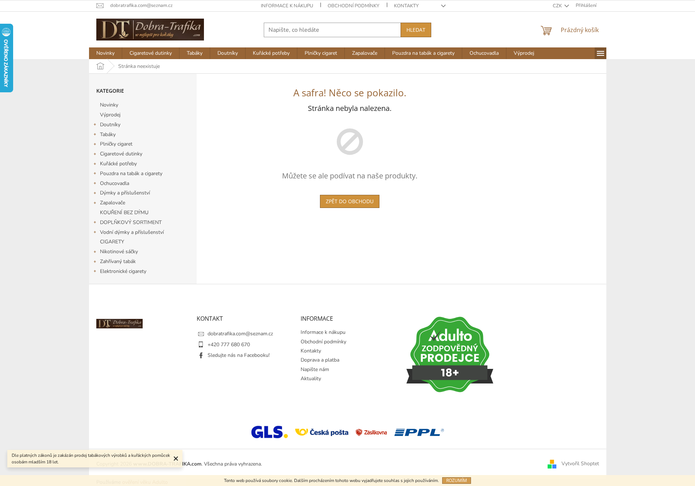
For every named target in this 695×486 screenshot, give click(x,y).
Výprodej (110, 114)
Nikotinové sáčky (119, 251)
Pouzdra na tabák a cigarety (131, 173)
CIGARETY (112, 241)
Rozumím (456, 480)
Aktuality (311, 378)
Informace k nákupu (287, 6)
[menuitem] (105, 53)
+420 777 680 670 (229, 344)
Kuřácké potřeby (118, 163)
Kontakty (406, 6)
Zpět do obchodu (350, 201)
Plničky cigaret (116, 143)
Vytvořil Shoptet (580, 463)
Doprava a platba (320, 359)
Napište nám (315, 369)
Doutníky (110, 124)
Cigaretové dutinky (121, 153)
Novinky (109, 104)
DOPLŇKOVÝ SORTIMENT (131, 222)
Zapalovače (112, 202)
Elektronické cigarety (123, 271)
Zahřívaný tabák (118, 261)
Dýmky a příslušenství (125, 192)
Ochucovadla (114, 183)
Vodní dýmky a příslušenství (132, 232)
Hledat (415, 29)
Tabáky (108, 134)
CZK (558, 6)
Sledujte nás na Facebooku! (239, 355)
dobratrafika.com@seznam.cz (240, 333)
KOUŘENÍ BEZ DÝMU (124, 212)
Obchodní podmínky (353, 6)
